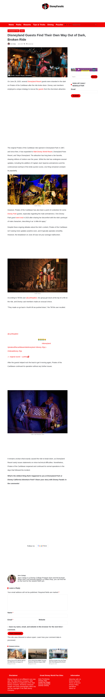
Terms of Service (75, 683)
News (11, 24)
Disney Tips (42, 681)
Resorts (27, 24)
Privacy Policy (73, 685)
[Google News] (42, 546)
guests (41, 89)
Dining (50, 24)
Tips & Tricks (39, 24)
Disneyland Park (13, 31)
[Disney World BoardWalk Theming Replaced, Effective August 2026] (37, 654)
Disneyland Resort (34, 81)
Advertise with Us (75, 679)
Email (10, 620)
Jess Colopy (13, 43)
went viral (19, 218)
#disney (38, 347)
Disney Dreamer (44, 684)
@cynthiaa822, (31, 298)
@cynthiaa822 (13, 334)
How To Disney (44, 679)
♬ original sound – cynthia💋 (18, 357)
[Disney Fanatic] (52, 7)
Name (10, 613)
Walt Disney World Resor (42, 152)
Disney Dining (43, 685)
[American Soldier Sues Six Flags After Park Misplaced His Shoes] (58, 654)
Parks (18, 24)
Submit (76, 96)
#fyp (20, 351)
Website (42, 620)
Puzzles (59, 24)
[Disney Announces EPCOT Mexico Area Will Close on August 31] (17, 654)
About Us (72, 688)
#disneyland (46, 343)
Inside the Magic (44, 682)
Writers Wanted (74, 681)
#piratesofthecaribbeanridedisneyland (21, 347)
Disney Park (12, 214)
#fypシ (44, 347)
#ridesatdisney (13, 351)
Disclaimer (72, 686)
